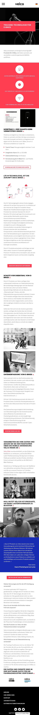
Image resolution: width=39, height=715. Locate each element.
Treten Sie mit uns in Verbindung (19, 577)
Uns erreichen (9, 695)
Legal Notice (12, 713)
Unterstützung (9, 701)
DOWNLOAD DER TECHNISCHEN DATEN (17, 167)
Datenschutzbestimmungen (14, 703)
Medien (6, 692)
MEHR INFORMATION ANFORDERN (19, 265)
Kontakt (7, 698)
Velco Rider (7, 451)
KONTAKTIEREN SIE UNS (12, 431)
